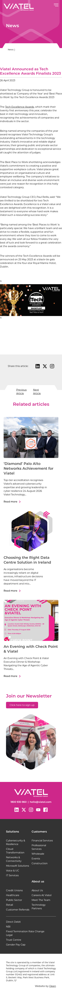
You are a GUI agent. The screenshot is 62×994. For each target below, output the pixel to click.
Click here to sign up (22, 705)
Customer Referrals (17, 909)
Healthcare (12, 895)
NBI (8, 926)
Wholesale (38, 853)
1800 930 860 (19, 802)
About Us (37, 890)
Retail (9, 904)
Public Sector (14, 900)
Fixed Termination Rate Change (25, 931)
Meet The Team (41, 900)
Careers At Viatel (41, 895)
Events (36, 858)
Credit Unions (14, 890)
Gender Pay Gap (15, 944)
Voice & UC (12, 870)
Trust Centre (13, 939)
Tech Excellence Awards (19, 106)
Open (52, 986)
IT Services (12, 875)
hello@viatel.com (40, 802)
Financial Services (42, 840)
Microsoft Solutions (17, 865)
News (11, 49)
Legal (9, 935)
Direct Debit (13, 921)
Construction (40, 863)
